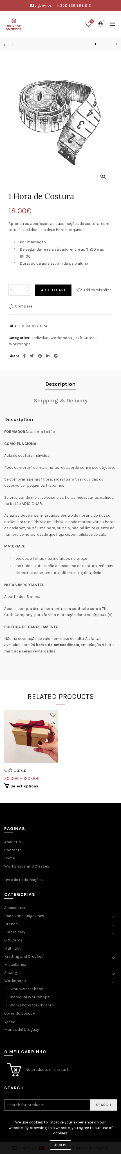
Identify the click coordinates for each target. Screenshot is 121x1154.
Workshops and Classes (26, 866)
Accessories (15, 907)
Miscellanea (15, 964)
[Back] (8, 44)
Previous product (98, 44)
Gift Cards (85, 337)
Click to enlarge (103, 176)
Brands (11, 924)
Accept (60, 1145)
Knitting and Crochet (23, 956)
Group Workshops (26, 989)
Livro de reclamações (23, 879)
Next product (113, 44)
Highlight (12, 948)
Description (60, 384)
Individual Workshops (52, 337)
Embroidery (14, 932)
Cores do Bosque (19, 1013)
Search (103, 1104)
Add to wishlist (97, 289)
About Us (12, 842)
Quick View (53, 735)
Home (9, 858)
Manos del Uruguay (21, 1029)
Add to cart (53, 290)
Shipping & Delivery (61, 400)
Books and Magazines (24, 915)
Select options (24, 786)
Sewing (10, 972)
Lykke (9, 1021)
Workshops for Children (32, 1005)
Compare (23, 306)
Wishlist (92, 21)
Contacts (13, 850)
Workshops (20, 344)
